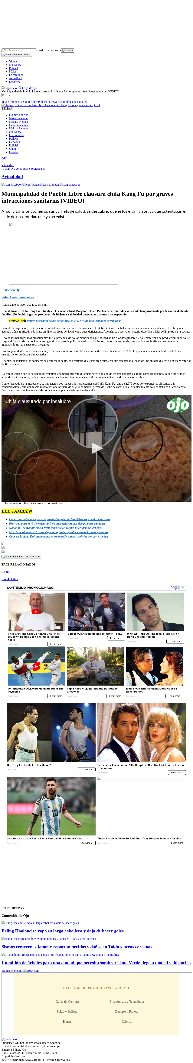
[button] (96, 448)
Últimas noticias (18, 114)
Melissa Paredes (18, 128)
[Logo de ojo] (10, 88)
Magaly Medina (18, 121)
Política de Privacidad (51, 101)
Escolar (13, 152)
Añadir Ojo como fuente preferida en (23, 168)
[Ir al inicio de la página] (10, 902)
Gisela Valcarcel (18, 118)
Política (13, 138)
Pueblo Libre (10, 579)
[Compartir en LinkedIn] (50, 184)
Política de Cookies (75, 101)
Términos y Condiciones (23, 101)
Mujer (12, 71)
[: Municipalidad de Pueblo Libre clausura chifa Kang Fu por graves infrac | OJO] (51, 105)
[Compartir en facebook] (12, 184)
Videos (13, 61)
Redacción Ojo (11, 290)
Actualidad (15, 78)
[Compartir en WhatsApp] (70, 184)
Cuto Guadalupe (19, 125)
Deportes (14, 81)
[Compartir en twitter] (31, 184)
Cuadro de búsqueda (48, 50)
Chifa (5, 571)
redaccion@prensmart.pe (18, 297)
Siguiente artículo (12, 970)
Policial (13, 68)
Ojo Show (15, 64)
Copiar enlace (32, 556)
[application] (96, 448)
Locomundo (16, 74)
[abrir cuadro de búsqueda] (67, 50)
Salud (12, 148)
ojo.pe (5, 101)
